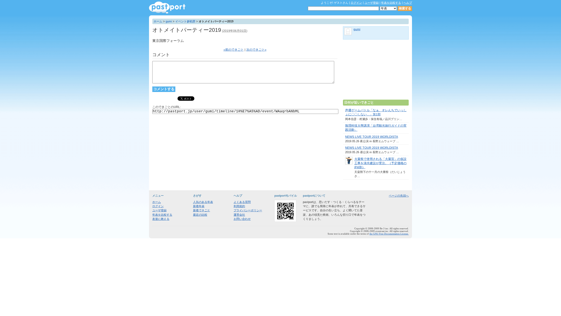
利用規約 (239, 206)
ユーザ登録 (371, 2)
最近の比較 (200, 214)
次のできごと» (256, 49)
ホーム (158, 21)
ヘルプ (407, 2)
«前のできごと (234, 49)
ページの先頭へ (399, 195)
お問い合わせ (242, 219)
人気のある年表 (203, 202)
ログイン (356, 2)
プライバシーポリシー (248, 210)
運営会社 (239, 214)
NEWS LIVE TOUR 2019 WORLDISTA (371, 136)
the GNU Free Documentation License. (389, 233)
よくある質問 (242, 202)
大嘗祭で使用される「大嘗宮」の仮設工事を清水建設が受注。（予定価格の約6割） (380, 163)
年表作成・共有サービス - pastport (167, 8)
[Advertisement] (376, 71)
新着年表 (198, 206)
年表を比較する (391, 2)
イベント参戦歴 (185, 21)
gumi (169, 21)
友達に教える (160, 219)
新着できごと (201, 210)
